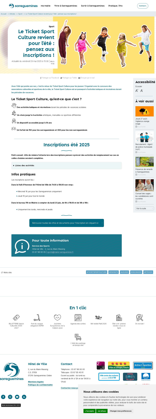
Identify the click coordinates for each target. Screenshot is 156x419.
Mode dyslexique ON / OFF (11, 405)
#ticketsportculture (96, 272)
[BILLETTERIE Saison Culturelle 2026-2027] (16, 313)
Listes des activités (24, 165)
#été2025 (148, 272)
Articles (12, 14)
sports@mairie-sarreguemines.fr (60, 252)
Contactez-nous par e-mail (73, 388)
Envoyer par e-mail (87, 78)
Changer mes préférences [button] (121, 411)
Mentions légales (36, 382)
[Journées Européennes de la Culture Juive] (57, 313)
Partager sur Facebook (50, 78)
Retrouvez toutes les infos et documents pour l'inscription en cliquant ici (65, 223)
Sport (20, 14)
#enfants (113, 272)
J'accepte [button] (89, 411)
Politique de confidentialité (40, 385)
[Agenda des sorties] (78, 313)
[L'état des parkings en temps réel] (78, 332)
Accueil (3, 14)
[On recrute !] (139, 313)
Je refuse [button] (102, 411)
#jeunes (124, 272)
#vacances (136, 272)
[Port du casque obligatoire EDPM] (37, 313)
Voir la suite (141, 208)
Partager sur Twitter (70, 78)
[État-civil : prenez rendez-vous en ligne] (119, 313)
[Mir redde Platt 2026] (98, 313)
